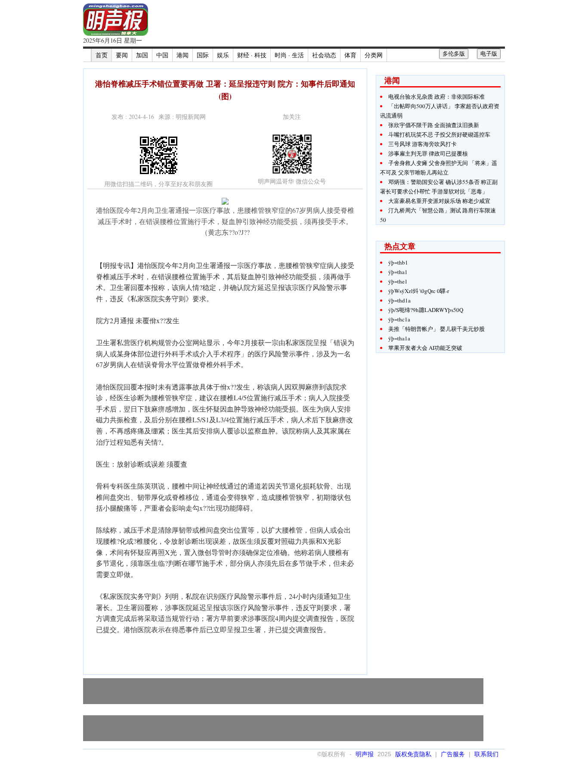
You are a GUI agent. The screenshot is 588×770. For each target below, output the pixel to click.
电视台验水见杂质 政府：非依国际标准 (436, 96)
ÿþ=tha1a (399, 338)
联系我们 (486, 754)
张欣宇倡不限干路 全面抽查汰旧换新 (433, 125)
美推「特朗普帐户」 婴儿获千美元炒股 (436, 329)
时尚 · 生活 (289, 55)
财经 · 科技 (251, 55)
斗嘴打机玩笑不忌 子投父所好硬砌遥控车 (439, 134)
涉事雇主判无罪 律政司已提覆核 (428, 153)
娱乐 (223, 55)
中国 (162, 55)
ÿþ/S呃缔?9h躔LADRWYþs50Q (425, 310)
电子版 (488, 53)
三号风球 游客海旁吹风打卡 (422, 144)
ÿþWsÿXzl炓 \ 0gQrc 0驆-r (418, 291)
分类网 (374, 55)
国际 (203, 55)
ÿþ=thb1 (398, 262)
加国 (142, 55)
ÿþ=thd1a (399, 300)
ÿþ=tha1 (398, 272)
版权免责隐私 (413, 754)
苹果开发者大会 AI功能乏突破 (425, 348)
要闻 (122, 55)
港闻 (182, 55)
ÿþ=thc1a (399, 319)
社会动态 (324, 55)
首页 (102, 55)
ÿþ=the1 (398, 281)
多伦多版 (454, 53)
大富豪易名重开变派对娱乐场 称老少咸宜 (439, 201)
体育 (350, 55)
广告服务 (453, 754)
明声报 (365, 754)
